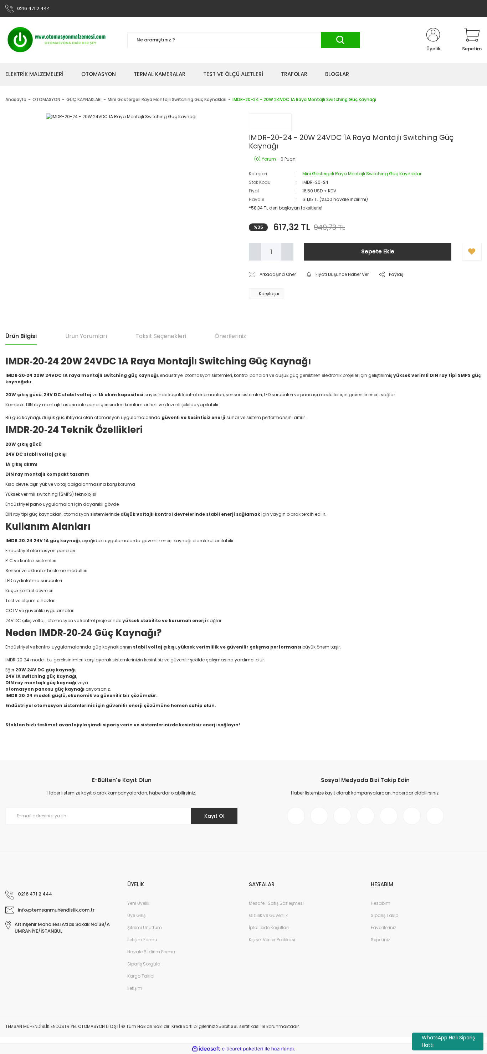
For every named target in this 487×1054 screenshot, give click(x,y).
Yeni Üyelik (138, 903)
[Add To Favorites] (472, 252)
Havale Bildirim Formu (151, 952)
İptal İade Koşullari (269, 927)
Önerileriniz (230, 336)
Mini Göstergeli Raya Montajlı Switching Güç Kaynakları (362, 174)
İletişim (134, 988)
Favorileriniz (383, 927)
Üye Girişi (137, 915)
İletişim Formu (142, 940)
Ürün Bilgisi (21, 336)
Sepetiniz (380, 940)
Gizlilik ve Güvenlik (268, 915)
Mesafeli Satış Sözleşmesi (276, 903)
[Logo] (56, 40)
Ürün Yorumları (86, 336)
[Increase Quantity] (287, 252)
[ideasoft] (206, 1048)
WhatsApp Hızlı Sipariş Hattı (448, 1041)
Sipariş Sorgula (143, 964)
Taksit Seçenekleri (160, 336)
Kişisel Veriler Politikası (272, 940)
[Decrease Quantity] (255, 252)
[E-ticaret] (242, 1049)
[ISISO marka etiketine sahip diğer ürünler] (270, 122)
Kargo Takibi (140, 976)
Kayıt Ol (214, 816)
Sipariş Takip (384, 915)
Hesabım (380, 903)
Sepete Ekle (377, 251)
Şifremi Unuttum (144, 927)
